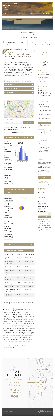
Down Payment (43, 206)
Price (39, 201)
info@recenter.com (14, 385)
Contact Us (42, 79)
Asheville (27, 346)
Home (5, 346)
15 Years (42, 197)
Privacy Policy (45, 182)
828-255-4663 (43, 72)
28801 (7, 347)
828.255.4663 (16, 3)
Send (44, 177)
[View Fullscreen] (6, 108)
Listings (11, 346)
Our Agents (42, 81)
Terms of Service (42, 184)
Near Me (34, 21)
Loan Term (41, 192)
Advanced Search (21, 21)
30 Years (42, 195)
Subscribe (45, 123)
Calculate (45, 216)
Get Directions (28, 122)
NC (15, 346)
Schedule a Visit (48, 131)
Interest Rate (42, 211)
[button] (52, 17)
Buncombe (20, 346)
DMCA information (14, 392)
